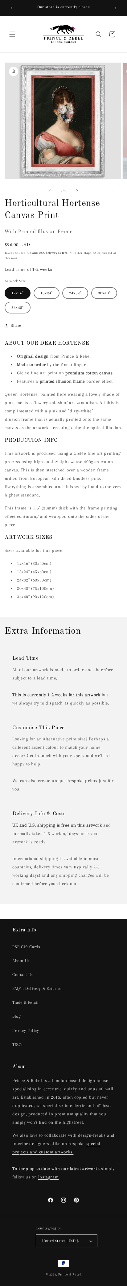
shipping (90, 252)
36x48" (17, 307)
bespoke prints (82, 780)
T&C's (17, 1044)
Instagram (48, 1176)
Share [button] (16, 325)
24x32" (75, 293)
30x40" (104, 293)
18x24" (46, 293)
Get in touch (39, 755)
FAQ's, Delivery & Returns (36, 988)
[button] (12, 34)
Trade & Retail (25, 1002)
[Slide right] (77, 191)
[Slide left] (50, 191)
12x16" (17, 293)
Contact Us (22, 974)
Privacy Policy (25, 1030)
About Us (21, 960)
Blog (16, 1016)
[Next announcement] (115, 8)
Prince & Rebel (69, 1274)
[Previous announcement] (11, 8)
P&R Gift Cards (26, 946)
